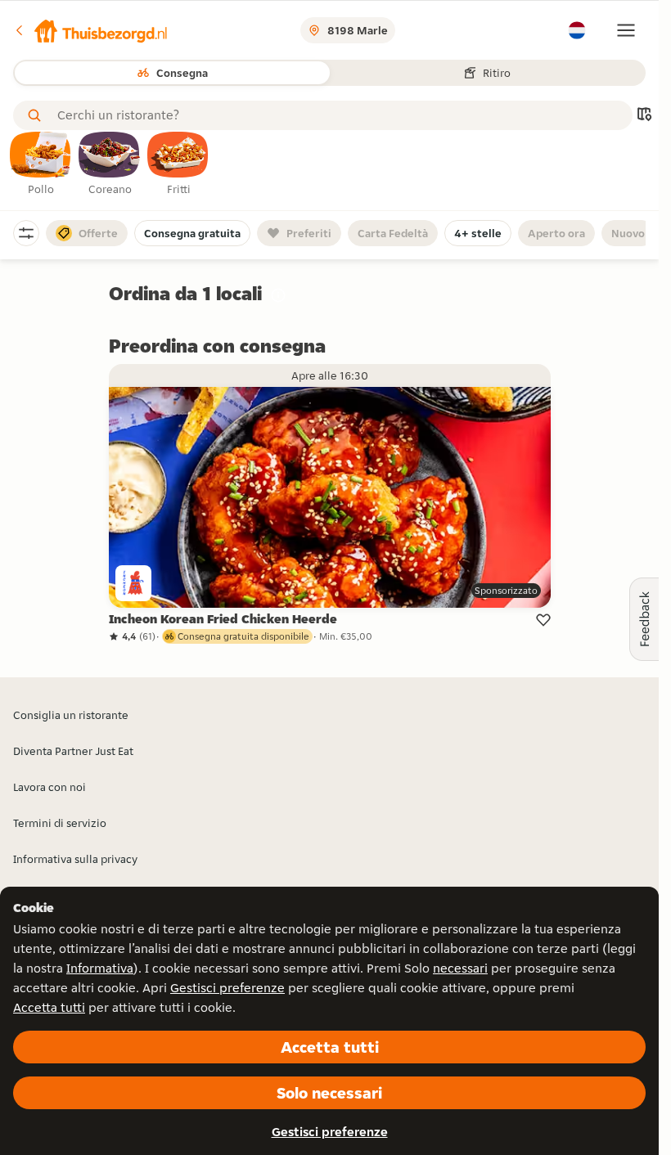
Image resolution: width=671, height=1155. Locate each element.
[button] (91, 30)
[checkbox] (41, 164)
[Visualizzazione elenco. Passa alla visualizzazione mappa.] (644, 116)
